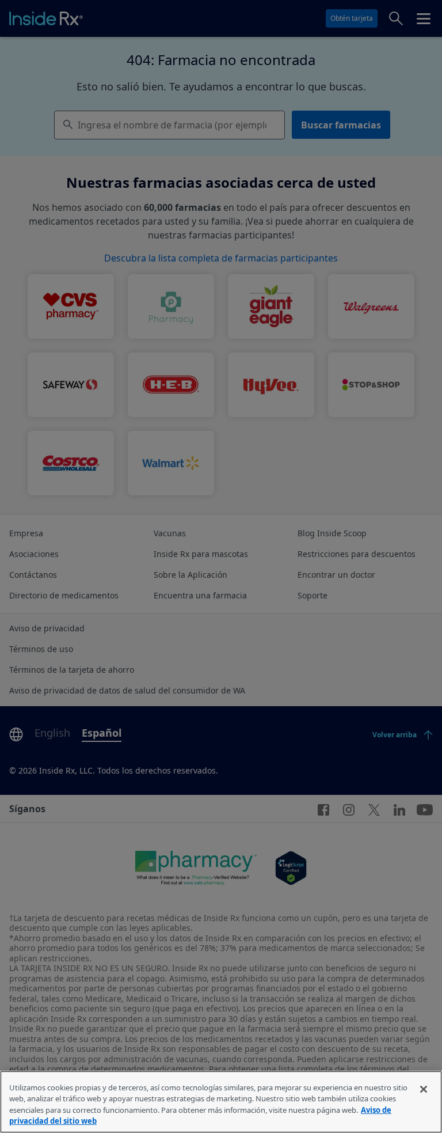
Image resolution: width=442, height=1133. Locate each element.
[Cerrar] (423, 1089)
